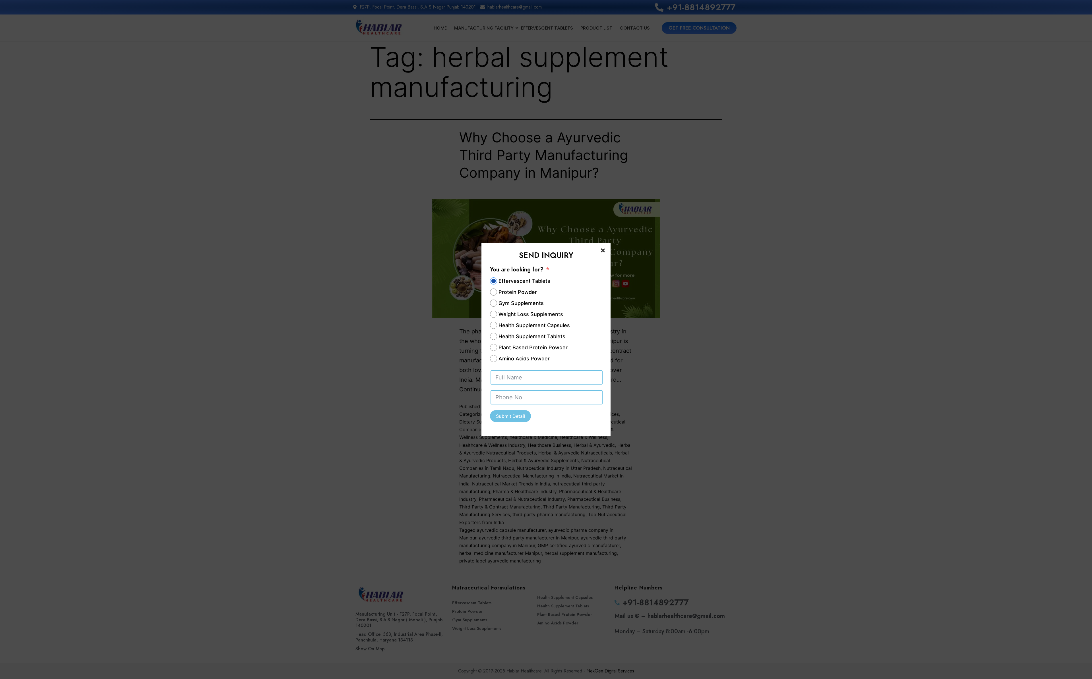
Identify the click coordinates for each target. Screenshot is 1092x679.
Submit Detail (510, 416)
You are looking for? (516, 269)
